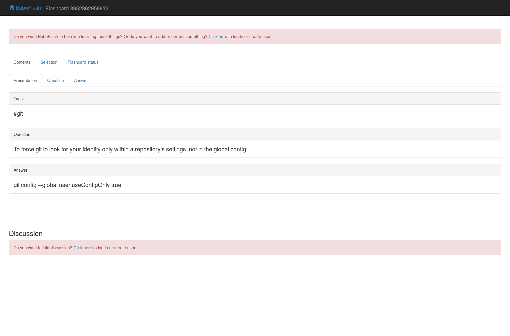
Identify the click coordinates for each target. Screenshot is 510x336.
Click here (218, 36)
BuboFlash (27, 7)
